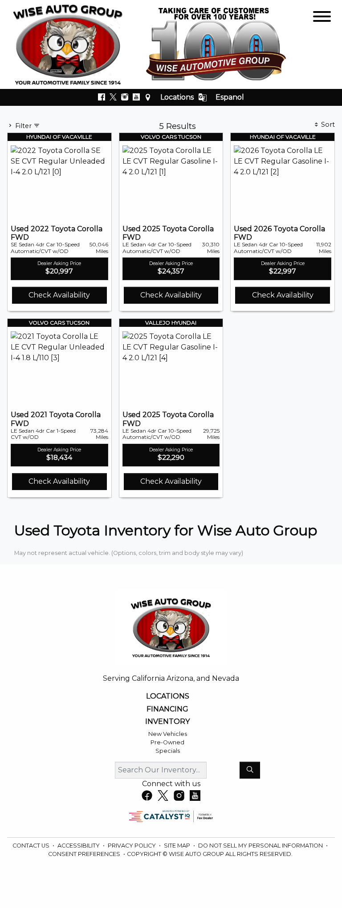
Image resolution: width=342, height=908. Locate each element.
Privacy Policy (132, 845)
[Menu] (322, 18)
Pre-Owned (167, 742)
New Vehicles (167, 734)
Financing (167, 709)
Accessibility (79, 845)
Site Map (177, 845)
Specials (167, 750)
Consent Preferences (84, 854)
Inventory (167, 722)
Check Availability (59, 295)
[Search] (250, 770)
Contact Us (31, 845)
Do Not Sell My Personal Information (261, 845)
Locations (177, 97)
